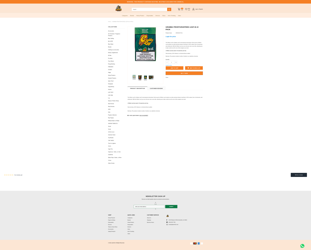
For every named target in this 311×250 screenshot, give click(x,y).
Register (201, 9)
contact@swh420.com (173, 224)
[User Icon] (193, 9)
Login (196, 9)
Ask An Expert (144, 115)
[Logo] (118, 8)
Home (109, 21)
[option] (145, 44)
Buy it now (184, 73)
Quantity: (168, 59)
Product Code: (169, 33)
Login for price (171, 36)
